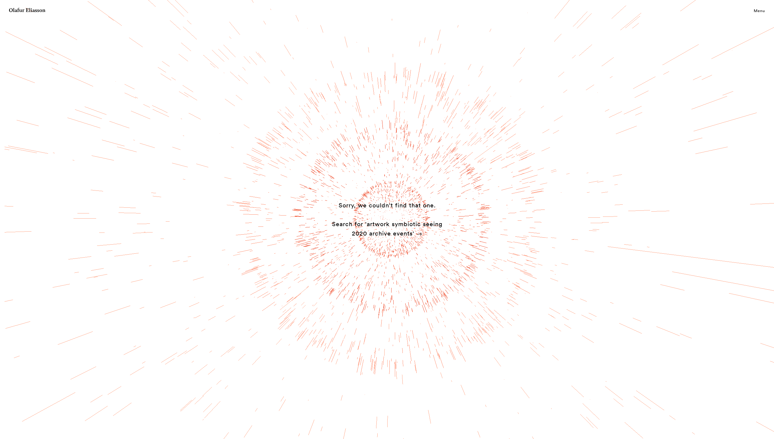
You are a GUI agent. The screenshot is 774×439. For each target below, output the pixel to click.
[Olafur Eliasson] (27, 11)
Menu (759, 10)
